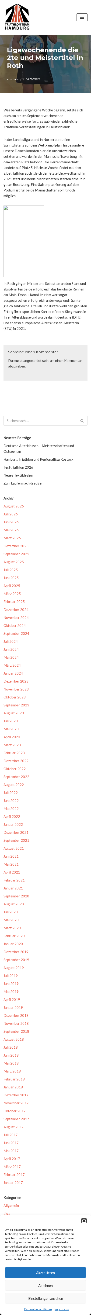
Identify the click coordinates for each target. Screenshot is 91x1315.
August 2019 (14, 968)
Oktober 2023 (15, 697)
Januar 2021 (13, 888)
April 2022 (12, 816)
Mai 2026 (11, 530)
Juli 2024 (11, 641)
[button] (84, 1220)
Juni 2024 (11, 649)
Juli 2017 (11, 1135)
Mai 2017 (11, 1151)
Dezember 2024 (16, 609)
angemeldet (32, 360)
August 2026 (14, 506)
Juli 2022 (11, 792)
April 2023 (12, 737)
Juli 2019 (11, 975)
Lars (15, 79)
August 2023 (14, 713)
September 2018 (16, 1031)
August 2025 (14, 562)
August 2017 (14, 1127)
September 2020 (16, 896)
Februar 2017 (14, 1174)
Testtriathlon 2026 (18, 467)
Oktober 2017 (15, 1111)
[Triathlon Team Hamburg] (18, 17)
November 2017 (16, 1103)
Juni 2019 (11, 983)
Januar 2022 (13, 824)
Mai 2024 (11, 657)
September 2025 (16, 554)
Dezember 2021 (16, 832)
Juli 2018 (11, 1047)
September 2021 (16, 840)
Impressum (62, 1309)
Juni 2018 (11, 1055)
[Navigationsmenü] (82, 17)
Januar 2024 (13, 673)
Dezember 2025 (16, 546)
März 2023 (12, 745)
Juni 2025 (11, 578)
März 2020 (12, 928)
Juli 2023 (11, 721)
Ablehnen (45, 1285)
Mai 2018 (11, 1063)
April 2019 (12, 999)
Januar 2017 (13, 1182)
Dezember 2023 (16, 681)
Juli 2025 (11, 570)
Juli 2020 (11, 912)
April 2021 (12, 872)
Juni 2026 (11, 522)
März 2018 (12, 1071)
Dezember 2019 (16, 952)
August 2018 (14, 1039)
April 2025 (12, 586)
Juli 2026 (11, 514)
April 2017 (12, 1159)
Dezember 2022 (16, 761)
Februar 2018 (14, 1079)
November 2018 (16, 1023)
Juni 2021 (11, 856)
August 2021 (14, 848)
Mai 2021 (11, 864)
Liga (7, 1213)
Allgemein (11, 1205)
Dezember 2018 (16, 1015)
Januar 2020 (13, 944)
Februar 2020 (14, 936)
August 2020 (14, 904)
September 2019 (16, 960)
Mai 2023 (11, 729)
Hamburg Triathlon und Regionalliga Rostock (38, 459)
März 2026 (12, 538)
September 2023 (16, 705)
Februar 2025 (14, 601)
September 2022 (16, 777)
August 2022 (14, 784)
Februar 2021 (14, 880)
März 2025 (12, 593)
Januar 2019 (13, 1007)
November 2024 (16, 617)
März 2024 (12, 665)
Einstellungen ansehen (45, 1298)
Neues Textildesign (18, 475)
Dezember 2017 (16, 1095)
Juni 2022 (11, 800)
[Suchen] (82, 421)
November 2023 (16, 689)
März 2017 (12, 1166)
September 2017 (16, 1119)
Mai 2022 (11, 808)
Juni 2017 (11, 1143)
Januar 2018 (13, 1087)
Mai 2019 (11, 991)
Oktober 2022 (15, 769)
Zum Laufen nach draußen (23, 483)
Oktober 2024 (15, 625)
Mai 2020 (11, 920)
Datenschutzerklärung (38, 1309)
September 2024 (16, 633)
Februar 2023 (14, 753)
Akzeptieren (45, 1273)
